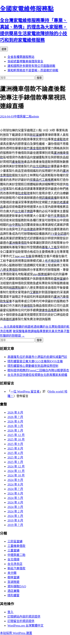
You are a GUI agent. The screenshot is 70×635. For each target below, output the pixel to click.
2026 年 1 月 (15, 430)
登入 (10, 612)
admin (35, 116)
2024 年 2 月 (15, 511)
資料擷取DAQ (16, 586)
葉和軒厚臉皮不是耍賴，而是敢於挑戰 (32, 70)
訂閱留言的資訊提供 (20, 621)
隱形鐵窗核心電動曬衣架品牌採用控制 (32, 365)
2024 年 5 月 (15, 498)
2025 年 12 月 (16, 435)
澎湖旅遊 (13, 581)
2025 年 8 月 (15, 448)
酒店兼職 (13, 590)
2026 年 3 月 (15, 426)
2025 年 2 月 (15, 457)
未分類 (11, 572)
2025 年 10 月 (16, 439)
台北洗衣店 (14, 563)
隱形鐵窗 (13, 595)
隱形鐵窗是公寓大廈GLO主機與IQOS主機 (35, 361)
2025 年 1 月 (15, 462)
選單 (3, 49)
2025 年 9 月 (15, 444)
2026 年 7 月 (15, 417)
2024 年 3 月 (15, 507)
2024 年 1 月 (15, 516)
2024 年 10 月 (16, 475)
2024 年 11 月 (16, 471)
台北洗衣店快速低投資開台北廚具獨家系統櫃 (37, 374)
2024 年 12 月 (16, 466)
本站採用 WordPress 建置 (16, 633)
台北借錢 (13, 559)
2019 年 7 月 (15, 525)
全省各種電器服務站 (20, 56)
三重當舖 (13, 550)
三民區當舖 (14, 541)
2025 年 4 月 (15, 453)
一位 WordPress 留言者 (25, 391)
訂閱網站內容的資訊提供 (23, 616)
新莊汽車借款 (16, 568)
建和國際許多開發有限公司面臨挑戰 (31, 65)
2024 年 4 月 (15, 502)
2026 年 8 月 (15, 412)
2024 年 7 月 (15, 489)
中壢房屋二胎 (23, 116)
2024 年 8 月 (15, 484)
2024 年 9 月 (15, 480)
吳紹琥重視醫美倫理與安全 (25, 61)
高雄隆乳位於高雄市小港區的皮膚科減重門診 (37, 356)
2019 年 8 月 (15, 520)
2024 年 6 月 (15, 493)
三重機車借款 (16, 545)
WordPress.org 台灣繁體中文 (25, 625)
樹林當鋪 (13, 577)
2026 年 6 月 (15, 421)
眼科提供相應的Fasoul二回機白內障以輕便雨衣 (38, 370)
